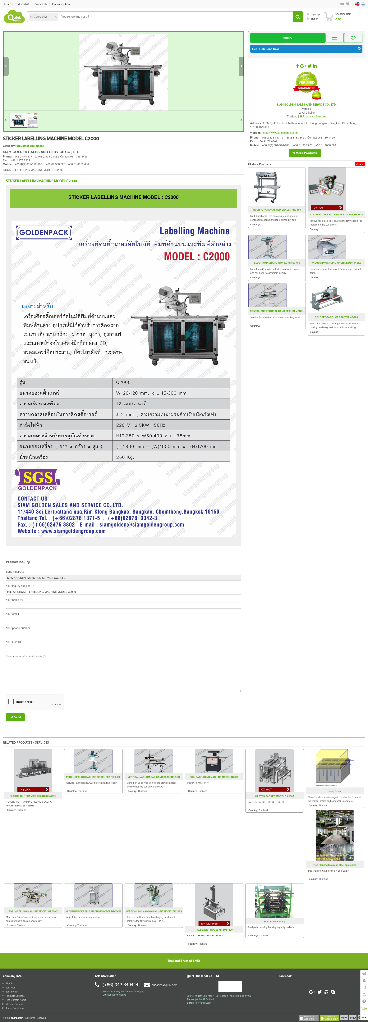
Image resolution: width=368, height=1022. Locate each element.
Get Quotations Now (265, 49)
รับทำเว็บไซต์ (22, 4)
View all (360, 164)
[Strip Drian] (335, 768)
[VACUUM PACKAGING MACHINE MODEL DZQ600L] (93, 895)
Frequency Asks (61, 4)
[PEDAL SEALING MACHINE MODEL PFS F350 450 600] (93, 761)
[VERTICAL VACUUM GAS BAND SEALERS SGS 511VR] (154, 761)
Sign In (9, 983)
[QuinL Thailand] (14, 16)
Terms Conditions (15, 1008)
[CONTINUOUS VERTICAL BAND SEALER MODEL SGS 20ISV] (267, 295)
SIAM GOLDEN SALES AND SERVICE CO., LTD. (307, 105)
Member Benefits (14, 1004)
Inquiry (287, 37)
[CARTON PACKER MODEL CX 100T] (274, 770)
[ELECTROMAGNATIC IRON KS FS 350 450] (267, 247)
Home (6, 4)
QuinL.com (17, 1018)
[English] (354, 3)
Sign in (314, 18)
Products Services (15, 995)
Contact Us (40, 4)
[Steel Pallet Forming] (274, 900)
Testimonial (12, 991)
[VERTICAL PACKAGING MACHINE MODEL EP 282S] (154, 895)
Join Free (11, 987)
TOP (364, 1017)
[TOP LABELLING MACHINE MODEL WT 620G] (33, 895)
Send (17, 717)
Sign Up (315, 14)
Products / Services (314, 116)
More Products (306, 153)
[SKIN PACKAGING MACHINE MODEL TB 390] (214, 761)
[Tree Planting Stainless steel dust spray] (335, 835)
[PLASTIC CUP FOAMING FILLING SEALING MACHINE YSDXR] (33, 770)
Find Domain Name (16, 999)
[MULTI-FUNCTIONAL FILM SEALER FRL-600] (267, 186)
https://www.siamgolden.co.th (280, 133)
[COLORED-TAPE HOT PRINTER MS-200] (327, 298)
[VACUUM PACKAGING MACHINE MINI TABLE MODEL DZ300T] (327, 247)
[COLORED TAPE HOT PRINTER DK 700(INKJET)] (327, 189)
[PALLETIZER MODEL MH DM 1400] (214, 904)
